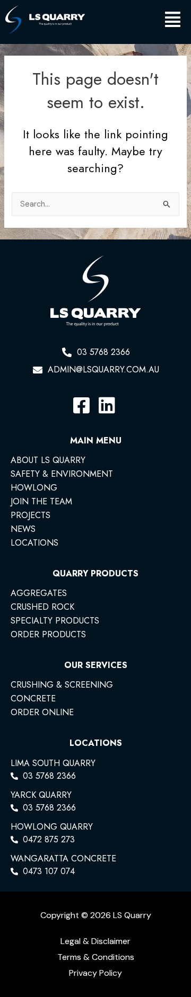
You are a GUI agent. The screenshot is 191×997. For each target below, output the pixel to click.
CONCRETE (33, 699)
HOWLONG (34, 488)
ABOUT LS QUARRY (48, 460)
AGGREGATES (39, 593)
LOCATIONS (34, 543)
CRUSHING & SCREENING (62, 685)
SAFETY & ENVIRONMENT (62, 474)
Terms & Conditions (95, 957)
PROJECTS (30, 515)
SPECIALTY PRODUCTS (55, 621)
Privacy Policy (95, 972)
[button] (135, 22)
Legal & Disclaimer (95, 941)
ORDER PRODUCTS (48, 634)
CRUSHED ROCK (42, 607)
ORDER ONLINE (42, 712)
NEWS (23, 529)
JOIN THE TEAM (41, 501)
